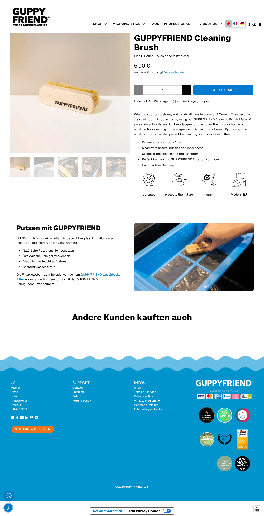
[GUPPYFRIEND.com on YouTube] (36, 418)
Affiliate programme (147, 400)
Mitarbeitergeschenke (148, 409)
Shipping (78, 392)
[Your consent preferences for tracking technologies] (257, 509)
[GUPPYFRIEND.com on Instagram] (22, 418)
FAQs (154, 24)
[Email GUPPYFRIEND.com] (12, 418)
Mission (16, 387)
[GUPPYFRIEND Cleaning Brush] (70, 93)
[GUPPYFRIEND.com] (27, 17)
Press (14, 392)
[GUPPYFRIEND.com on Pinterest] (31, 418)
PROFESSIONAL (177, 24)
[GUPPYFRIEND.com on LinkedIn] (27, 418)
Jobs (14, 396)
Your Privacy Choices (144, 511)
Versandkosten (175, 72)
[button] (8, 508)
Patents (16, 405)
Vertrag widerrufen (33, 429)
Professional (19, 400)
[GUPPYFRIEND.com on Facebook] (17, 418)
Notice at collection (107, 511)
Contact (77, 387)
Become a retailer (146, 405)
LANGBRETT (19, 409)
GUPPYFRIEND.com (137, 486)
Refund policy (81, 400)
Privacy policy (143, 396)
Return (76, 396)
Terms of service (145, 392)
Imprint (138, 387)
